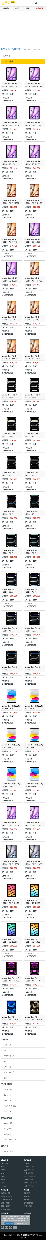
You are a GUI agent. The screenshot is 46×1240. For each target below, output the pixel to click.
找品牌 (6, 8)
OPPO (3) (7, 1100)
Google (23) (8, 1056)
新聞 (17, 8)
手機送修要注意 (6, 1196)
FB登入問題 (28, 1206)
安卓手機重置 (5, 1203)
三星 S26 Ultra (29, 1170)
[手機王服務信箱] (15, 1228)
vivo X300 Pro (29, 1176)
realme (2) (7, 1134)
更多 (5, 1078)
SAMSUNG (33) (10, 1106)
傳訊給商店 (37, 49)
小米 (2, 1176)
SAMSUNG (5, 1163)
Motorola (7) (8, 1072)
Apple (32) (8, 1123)
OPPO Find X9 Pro (31, 1183)
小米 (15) (7, 1111)
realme (3, 1186)
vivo (2, 1173)
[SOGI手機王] (8, 3)
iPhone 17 (27, 1163)
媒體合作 (27, 1220)
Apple (3, 1166)
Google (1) (7, 1128)
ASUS (3, 1179)
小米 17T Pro (28, 1186)
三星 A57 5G (28, 1173)
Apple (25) (8, 1045)
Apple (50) (8, 1089)
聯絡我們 (27, 1196)
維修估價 (39, 8)
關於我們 (27, 1193)
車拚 (27, 8)
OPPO (3, 1170)
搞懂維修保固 (5, 1193)
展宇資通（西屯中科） (11, 49)
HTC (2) (6, 1061)
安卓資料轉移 (5, 1209)
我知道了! (9, 1223)
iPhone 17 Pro (29, 1166)
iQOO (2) (7, 1067)
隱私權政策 (28, 1200)
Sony (3, 1183)
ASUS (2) (7, 1050)
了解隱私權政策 (22, 1223)
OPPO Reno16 (29, 1179)
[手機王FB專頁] (2, 1228)
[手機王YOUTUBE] (6, 1228)
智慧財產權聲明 (29, 1203)
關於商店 (27, 49)
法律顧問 (27, 1216)
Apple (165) (8, 1151)
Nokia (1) (7, 1095)
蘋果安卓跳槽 (5, 1206)
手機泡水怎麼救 (6, 1200)
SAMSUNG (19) (9, 1139)
